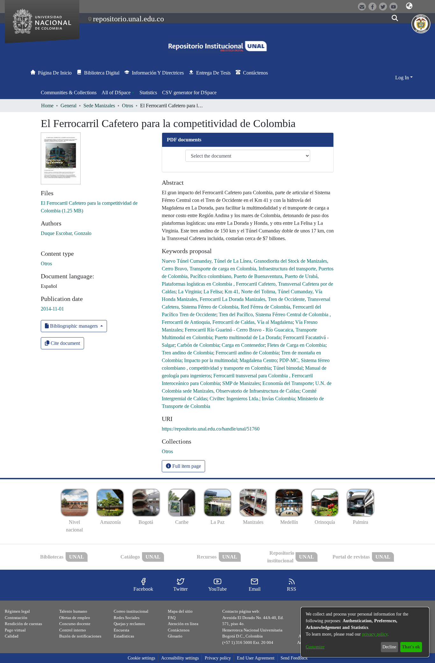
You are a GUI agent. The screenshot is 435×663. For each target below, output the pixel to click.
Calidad (11, 636)
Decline (389, 647)
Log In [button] (402, 77)
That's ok (411, 647)
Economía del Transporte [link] (287, 383)
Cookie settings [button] (141, 658)
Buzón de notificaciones (80, 636)
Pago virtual (15, 630)
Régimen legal (17, 611)
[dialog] (365, 632)
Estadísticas (124, 636)
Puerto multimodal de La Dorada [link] (248, 337)
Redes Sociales (126, 617)
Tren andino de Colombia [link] (187, 352)
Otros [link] (127, 105)
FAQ (171, 617)
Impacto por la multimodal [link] (210, 360)
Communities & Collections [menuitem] (68, 92)
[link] (167, 451)
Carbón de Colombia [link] (198, 345)
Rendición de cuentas (23, 623)
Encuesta (121, 630)
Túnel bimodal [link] (288, 368)
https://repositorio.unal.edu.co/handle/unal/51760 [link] (211, 428)
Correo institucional (131, 611)
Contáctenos (178, 630)
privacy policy (375, 634)
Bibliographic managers (74, 326)
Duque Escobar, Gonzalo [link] (66, 233)
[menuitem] (118, 92)
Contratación (16, 617)
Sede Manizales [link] (99, 105)
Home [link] (47, 105)
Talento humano (73, 611)
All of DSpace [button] (116, 92)
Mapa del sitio (180, 611)
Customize (315, 647)
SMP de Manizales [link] (241, 383)
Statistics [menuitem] (148, 92)
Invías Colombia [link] (278, 398)
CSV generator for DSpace (189, 92)
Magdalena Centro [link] (258, 360)
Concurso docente (74, 623)
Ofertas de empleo (74, 617)
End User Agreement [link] (256, 658)
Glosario (175, 636)
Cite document (64, 343)
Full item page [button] (186, 466)
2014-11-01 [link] (52, 308)
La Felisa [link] (212, 291)
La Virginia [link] (189, 291)
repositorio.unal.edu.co (128, 19)
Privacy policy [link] (218, 658)
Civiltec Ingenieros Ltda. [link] (234, 398)
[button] (409, 6)
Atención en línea (183, 623)
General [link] (68, 105)
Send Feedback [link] (294, 658)
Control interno (72, 630)
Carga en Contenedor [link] (243, 345)
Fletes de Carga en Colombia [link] (296, 345)
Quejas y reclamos (129, 623)
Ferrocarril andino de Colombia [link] (247, 352)
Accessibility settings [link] (180, 658)
